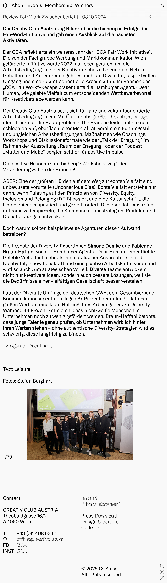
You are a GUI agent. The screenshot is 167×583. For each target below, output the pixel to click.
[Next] (118, 424)
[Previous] (41, 424)
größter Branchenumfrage (120, 116)
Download (106, 515)
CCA (22, 545)
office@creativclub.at (40, 539)
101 (97, 527)
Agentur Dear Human (33, 345)
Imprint (89, 498)
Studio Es (108, 521)
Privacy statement (100, 504)
